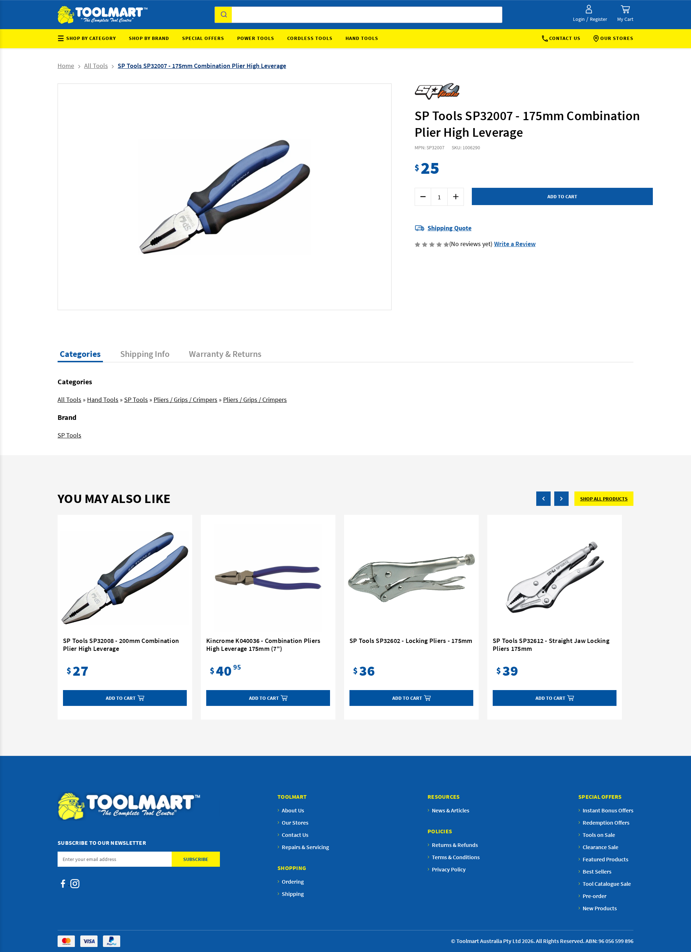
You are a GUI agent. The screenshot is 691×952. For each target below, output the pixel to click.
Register (598, 19)
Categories (80, 353)
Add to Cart (121, 698)
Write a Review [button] (515, 244)
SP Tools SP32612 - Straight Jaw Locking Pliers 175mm (551, 645)
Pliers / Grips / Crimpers (185, 399)
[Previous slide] (146, 197)
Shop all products (604, 498)
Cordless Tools (310, 38)
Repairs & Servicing (305, 847)
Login (579, 19)
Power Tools (255, 38)
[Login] (589, 9)
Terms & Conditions (456, 857)
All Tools (69, 399)
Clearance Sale (600, 847)
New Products (600, 908)
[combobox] (358, 14)
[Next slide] (303, 197)
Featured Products (605, 859)
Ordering (293, 881)
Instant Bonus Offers (608, 810)
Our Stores (616, 38)
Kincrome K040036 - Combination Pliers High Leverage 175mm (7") (263, 645)
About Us (293, 810)
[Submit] (223, 15)
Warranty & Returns (225, 353)
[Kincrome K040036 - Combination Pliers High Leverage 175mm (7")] (268, 578)
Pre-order (594, 895)
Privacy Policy (449, 869)
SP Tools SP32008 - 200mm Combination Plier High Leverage (121, 645)
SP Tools (136, 399)
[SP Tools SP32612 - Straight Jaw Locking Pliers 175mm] (554, 578)
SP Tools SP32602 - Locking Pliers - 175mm (410, 641)
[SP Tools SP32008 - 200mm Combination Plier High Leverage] (124, 578)
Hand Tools (362, 38)
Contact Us (565, 38)
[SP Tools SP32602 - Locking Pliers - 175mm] (411, 578)
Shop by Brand (149, 38)
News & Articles (450, 810)
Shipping (293, 893)
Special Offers (203, 38)
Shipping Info (145, 353)
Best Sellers (597, 871)
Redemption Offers (606, 822)
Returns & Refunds (455, 844)
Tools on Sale (599, 834)
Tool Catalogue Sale (607, 883)
